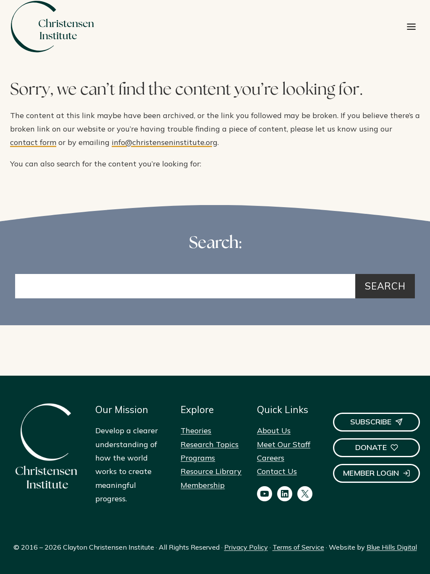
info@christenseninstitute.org (165, 142)
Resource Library (211, 471)
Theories (196, 430)
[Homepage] (52, 26)
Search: (215, 244)
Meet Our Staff (283, 444)
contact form (33, 142)
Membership (203, 485)
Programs (198, 458)
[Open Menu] (411, 26)
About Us (274, 430)
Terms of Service (298, 547)
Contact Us (277, 471)
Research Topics (210, 444)
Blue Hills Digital (392, 547)
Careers (270, 458)
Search (385, 286)
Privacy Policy (246, 547)
